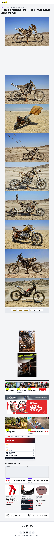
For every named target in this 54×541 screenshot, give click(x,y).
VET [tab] (18, 436)
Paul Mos (13, 7)
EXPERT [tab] (12, 436)
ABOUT (34, 535)
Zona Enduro (27, 526)
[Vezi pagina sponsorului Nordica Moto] (9, 467)
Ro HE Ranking (17, 535)
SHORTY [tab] (26, 436)
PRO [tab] (8, 436)
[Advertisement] (27, 322)
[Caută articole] (10, 2)
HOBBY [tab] (16, 436)
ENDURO (2, 7)
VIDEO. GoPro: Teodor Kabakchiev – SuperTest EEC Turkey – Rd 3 (38, 515)
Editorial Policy (29, 535)
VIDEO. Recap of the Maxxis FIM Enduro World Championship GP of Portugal (13, 515)
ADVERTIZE (23, 535)
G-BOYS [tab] (22, 436)
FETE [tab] (29, 436)
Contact (37, 535)
